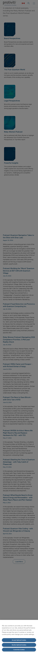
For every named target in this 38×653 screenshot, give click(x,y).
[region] (19, 636)
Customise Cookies (19, 649)
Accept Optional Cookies (19, 640)
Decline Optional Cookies (19, 645)
